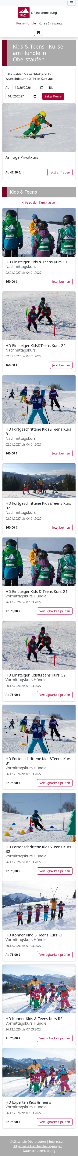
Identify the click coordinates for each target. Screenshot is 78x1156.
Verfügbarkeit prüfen (54, 611)
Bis (51, 88)
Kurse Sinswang (50, 23)
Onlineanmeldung (44, 13)
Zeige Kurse (53, 96)
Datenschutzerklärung (39, 1151)
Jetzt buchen (61, 281)
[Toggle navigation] (71, 3)
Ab (7, 88)
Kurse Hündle (26, 23)
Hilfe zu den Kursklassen (39, 202)
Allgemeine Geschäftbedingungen (37, 1146)
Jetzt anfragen (60, 172)
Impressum (57, 1142)
